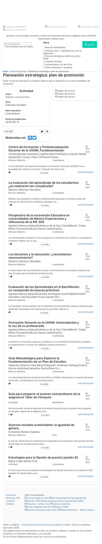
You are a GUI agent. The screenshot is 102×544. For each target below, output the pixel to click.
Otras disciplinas (53, 67)
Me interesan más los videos (19, 46)
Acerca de (11, 495)
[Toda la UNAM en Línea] (37, 498)
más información (86, 172)
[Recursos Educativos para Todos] (41, 510)
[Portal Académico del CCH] (38, 507)
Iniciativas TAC (13, 498)
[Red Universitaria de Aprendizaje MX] (67, 498)
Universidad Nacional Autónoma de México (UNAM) (46, 524)
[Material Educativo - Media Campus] (76, 510)
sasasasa (68, 67)
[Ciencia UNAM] (60, 507)
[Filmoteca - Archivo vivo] (37, 504)
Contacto (10, 501)
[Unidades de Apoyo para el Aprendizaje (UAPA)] (60, 501)
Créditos (10, 504)
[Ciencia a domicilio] (60, 504)
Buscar (90, 44)
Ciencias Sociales (53, 61)
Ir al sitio (9, 131)
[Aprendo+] (30, 501)
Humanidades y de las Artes (58, 64)
